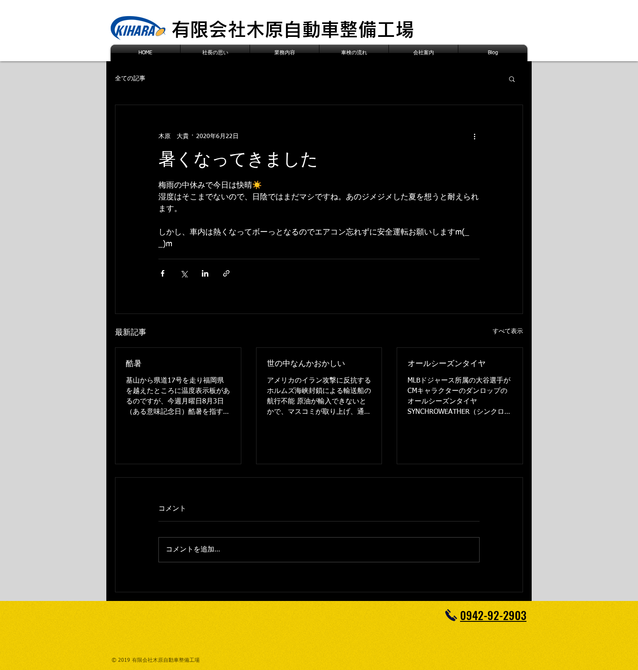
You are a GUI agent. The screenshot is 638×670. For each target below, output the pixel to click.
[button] (512, 78)
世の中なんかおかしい (306, 364)
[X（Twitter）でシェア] (184, 273)
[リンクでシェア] (226, 273)
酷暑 (133, 364)
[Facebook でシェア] (162, 273)
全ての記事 (130, 79)
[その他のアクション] (474, 136)
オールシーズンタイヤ (447, 364)
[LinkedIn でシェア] (205, 273)
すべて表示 (508, 331)
